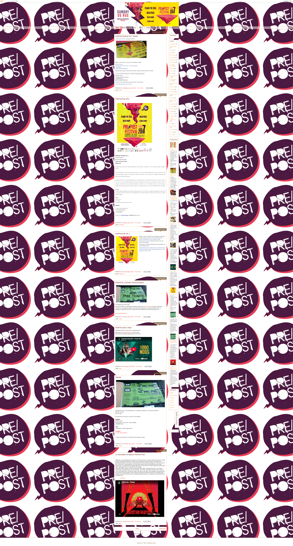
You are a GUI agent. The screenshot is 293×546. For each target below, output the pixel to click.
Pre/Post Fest (125, 27)
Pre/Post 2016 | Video (123, 328)
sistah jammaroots (173, 119)
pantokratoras (173, 83)
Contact (171, 27)
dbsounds (172, 57)
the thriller (172, 129)
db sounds (172, 55)
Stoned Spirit (146, 240)
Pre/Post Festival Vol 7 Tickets (126, 36)
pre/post (172, 91)
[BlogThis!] (148, 88)
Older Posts (162, 528)
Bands (134, 27)
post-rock (172, 86)
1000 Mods (122, 478)
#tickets (118, 377)
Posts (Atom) (143, 533)
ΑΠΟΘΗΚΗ (118, 67)
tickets (120, 90)
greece (172, 70)
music (171, 73)
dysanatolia (173, 59)
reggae (172, 111)
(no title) (177, 245)
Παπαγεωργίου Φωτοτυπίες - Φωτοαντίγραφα (126, 65)
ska (171, 123)
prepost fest (173, 100)
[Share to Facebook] (151, 88)
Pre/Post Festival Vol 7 (120, 38)
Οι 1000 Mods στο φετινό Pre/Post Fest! (130, 455)
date (171, 52)
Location (148, 27)
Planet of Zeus (148, 239)
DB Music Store (119, 64)
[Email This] (146, 88)
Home (117, 27)
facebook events (172, 65)
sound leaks (173, 126)
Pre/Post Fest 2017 (122, 99)
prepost (172, 97)
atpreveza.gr (173, 46)
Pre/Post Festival (148, 306)
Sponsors (163, 27)
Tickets (141, 27)
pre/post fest (121, 273)
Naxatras (155, 239)
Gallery (156, 27)
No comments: (140, 88)
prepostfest (121, 224)
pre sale (172, 89)
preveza (172, 106)
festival (172, 68)
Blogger (154, 543)
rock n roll (172, 113)
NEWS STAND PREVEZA (121, 68)
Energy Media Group (128, 332)
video (120, 368)
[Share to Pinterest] (152, 88)
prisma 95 (172, 108)
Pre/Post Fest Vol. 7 (122, 234)
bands (120, 523)
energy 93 (172, 62)
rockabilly (172, 116)
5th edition (172, 44)
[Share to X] (149, 88)
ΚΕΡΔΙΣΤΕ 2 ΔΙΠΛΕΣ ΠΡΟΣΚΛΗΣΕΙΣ (129, 283)
